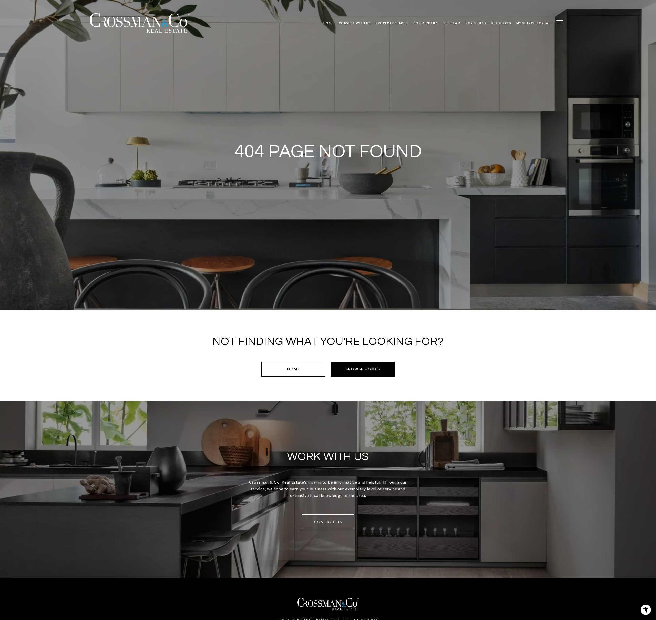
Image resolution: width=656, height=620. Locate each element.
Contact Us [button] (328, 522)
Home (293, 369)
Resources (501, 23)
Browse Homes (362, 369)
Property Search (392, 23)
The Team (451, 23)
